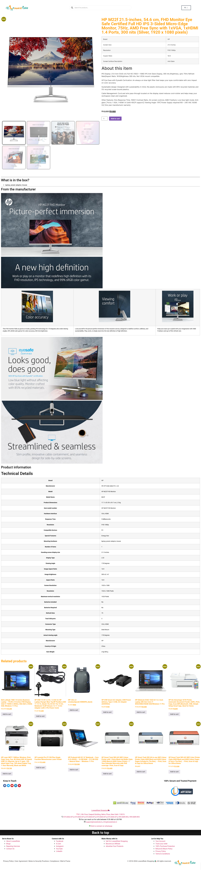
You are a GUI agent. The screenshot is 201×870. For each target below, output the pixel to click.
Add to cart (115, 119)
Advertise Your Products (114, 846)
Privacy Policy (160, 851)
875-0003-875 (79, 817)
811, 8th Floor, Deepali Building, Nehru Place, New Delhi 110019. (101, 814)
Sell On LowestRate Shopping (117, 841)
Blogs (8, 844)
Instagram (60, 846)
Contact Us (10, 849)
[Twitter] (8, 785)
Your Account (160, 841)
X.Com (58, 844)
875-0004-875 (90, 817)
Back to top (100, 833)
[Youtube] (12, 785)
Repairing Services (13, 846)
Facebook (59, 841)
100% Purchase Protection (165, 846)
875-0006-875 (112, 817)
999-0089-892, (123, 817)
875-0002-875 (68, 817)
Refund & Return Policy (163, 849)
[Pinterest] (19, 785)
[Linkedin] (15, 785)
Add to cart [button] (7, 714)
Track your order (161, 844)
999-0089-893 (134, 817)
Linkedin (59, 851)
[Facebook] (4, 785)
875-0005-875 (101, 817)
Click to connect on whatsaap (101, 826)
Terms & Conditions (162, 854)
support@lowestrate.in (94, 822)
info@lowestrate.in (110, 822)
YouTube (59, 849)
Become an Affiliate (113, 844)
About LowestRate (13, 841)
